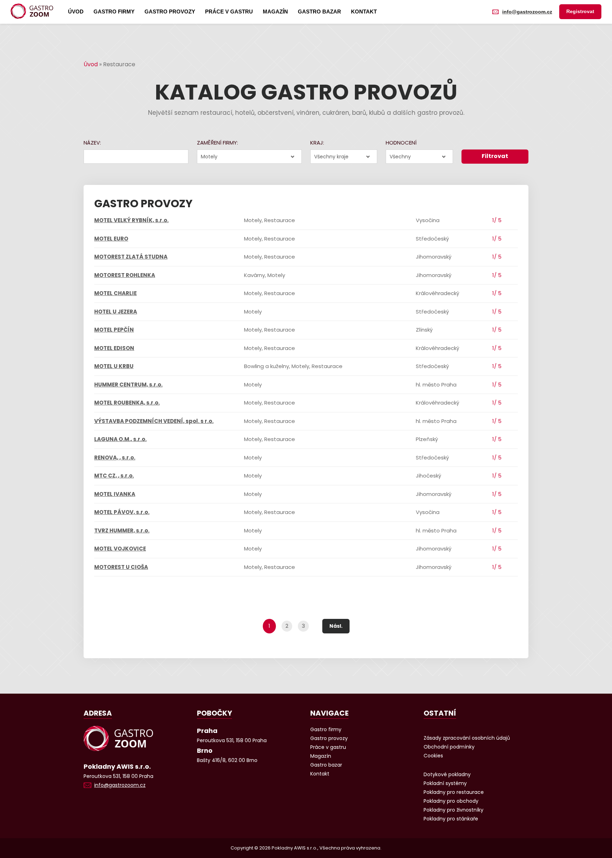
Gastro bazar (319, 12)
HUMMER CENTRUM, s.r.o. (128, 384)
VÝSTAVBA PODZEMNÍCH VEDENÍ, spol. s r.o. (154, 421)
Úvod (76, 12)
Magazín (275, 12)
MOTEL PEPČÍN (114, 329)
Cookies (433, 755)
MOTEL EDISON (114, 348)
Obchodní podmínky (449, 746)
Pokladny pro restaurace (454, 792)
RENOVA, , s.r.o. (114, 457)
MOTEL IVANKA (114, 494)
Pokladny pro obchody (451, 801)
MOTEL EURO (111, 238)
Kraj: (317, 142)
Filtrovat (495, 156)
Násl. (335, 626)
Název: (92, 142)
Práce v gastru (229, 12)
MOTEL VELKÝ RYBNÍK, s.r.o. (131, 220)
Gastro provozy (169, 12)
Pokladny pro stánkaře (451, 818)
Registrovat (580, 11)
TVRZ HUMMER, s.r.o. (121, 530)
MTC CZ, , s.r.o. (114, 475)
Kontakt (364, 12)
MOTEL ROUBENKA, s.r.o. (127, 402)
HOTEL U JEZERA (115, 311)
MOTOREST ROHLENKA (124, 275)
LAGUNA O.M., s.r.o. (120, 439)
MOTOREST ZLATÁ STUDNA (131, 256)
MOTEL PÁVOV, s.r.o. (121, 512)
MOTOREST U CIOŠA (121, 567)
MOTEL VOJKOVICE (120, 548)
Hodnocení (401, 142)
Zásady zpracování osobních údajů (467, 737)
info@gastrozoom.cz (527, 12)
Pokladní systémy (445, 783)
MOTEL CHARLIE (115, 293)
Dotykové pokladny (447, 774)
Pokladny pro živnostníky (453, 809)
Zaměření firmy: (217, 142)
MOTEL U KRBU (114, 366)
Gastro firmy (114, 12)
